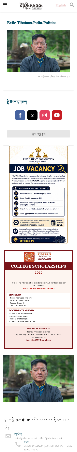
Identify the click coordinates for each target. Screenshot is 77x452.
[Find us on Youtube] (57, 115)
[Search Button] (72, 6)
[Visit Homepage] (31, 6)
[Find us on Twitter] (32, 115)
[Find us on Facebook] (20, 115)
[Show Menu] (5, 6)
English (61, 5)
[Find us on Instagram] (44, 115)
